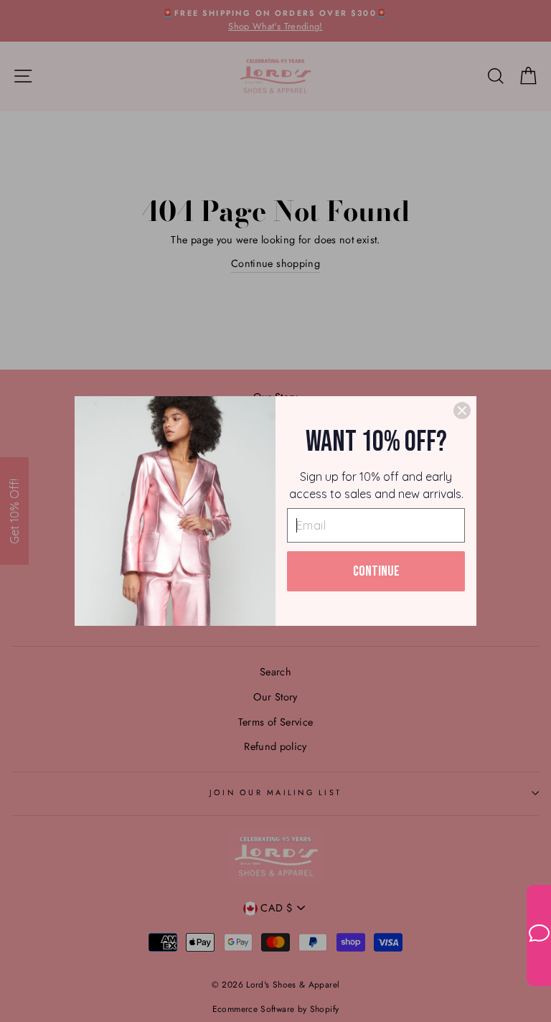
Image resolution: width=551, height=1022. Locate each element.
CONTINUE (376, 571)
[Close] (462, 410)
